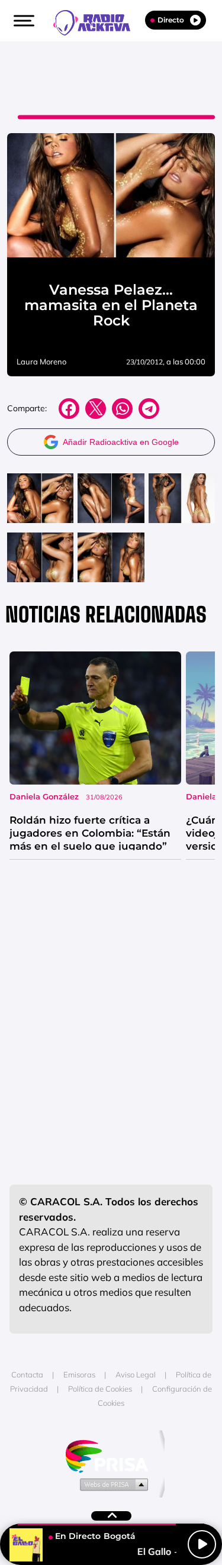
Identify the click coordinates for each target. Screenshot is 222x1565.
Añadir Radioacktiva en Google (121, 442)
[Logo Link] (98, 21)
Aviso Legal (135, 1374)
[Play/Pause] (202, 1544)
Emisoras (79, 1374)
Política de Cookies (100, 1388)
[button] (22, 20)
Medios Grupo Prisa (111, 1484)
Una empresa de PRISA (111, 1455)
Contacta (27, 1374)
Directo (170, 19)
